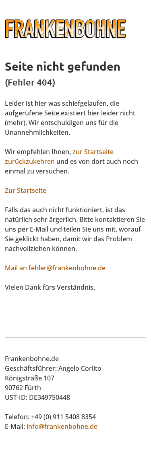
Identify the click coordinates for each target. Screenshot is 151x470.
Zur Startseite (25, 190)
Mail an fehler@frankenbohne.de (55, 267)
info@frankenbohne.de (62, 426)
